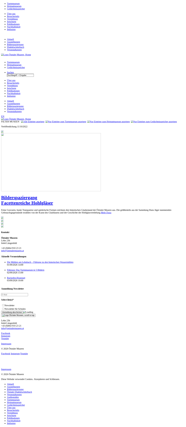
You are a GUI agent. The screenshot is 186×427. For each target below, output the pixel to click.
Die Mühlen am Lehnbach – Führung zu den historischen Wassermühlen (40, 262)
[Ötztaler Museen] (16, 54)
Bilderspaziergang (15, 44)
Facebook (5, 333)
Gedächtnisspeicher (16, 9)
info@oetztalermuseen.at (12, 250)
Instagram (5, 336)
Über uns (11, 13)
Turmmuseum (13, 3)
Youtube (5, 338)
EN (2, 116)
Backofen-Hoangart (16, 278)
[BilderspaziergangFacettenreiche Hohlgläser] (51, 190)
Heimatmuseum (14, 6)
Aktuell (10, 39)
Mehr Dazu (106, 212)
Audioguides (13, 397)
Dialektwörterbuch (15, 47)
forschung (11, 21)
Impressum (6, 344)
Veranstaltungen (14, 49)
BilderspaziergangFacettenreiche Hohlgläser (27, 200)
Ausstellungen (13, 42)
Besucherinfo (13, 16)
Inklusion (11, 29)
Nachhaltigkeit (13, 27)
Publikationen (13, 24)
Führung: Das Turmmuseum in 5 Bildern (25, 270)
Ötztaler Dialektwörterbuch (19, 392)
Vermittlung (12, 19)
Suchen (10, 72)
